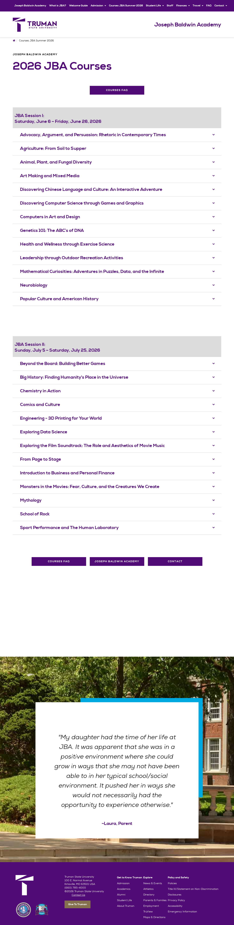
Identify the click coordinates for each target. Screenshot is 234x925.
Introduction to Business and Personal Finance (67, 473)
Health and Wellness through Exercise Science (67, 244)
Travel (196, 5)
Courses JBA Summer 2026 (126, 5)
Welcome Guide (78, 5)
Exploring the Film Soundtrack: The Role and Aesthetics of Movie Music (92, 445)
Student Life (153, 5)
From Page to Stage (40, 459)
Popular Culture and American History (59, 299)
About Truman (125, 905)
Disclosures (174, 894)
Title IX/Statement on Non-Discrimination (193, 889)
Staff (170, 5)
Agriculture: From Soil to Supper (53, 148)
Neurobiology (33, 285)
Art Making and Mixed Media (50, 176)
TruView (148, 911)
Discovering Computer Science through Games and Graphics (82, 203)
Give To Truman (77, 904)
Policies (172, 883)
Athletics (148, 889)
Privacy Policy (176, 900)
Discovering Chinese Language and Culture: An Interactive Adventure (91, 189)
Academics (123, 889)
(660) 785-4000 (75, 887)
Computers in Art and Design (50, 217)
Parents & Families (155, 900)
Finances (181, 5)
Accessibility (175, 905)
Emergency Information (182, 911)
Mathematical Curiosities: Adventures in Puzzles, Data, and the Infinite (92, 271)
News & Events (152, 883)
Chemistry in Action (40, 391)
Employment (151, 905)
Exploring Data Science (43, 432)
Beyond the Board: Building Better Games (62, 363)
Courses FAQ (117, 90)
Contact (219, 5)
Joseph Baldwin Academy (30, 5)
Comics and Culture (40, 404)
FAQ (209, 5)
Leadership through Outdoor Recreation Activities (71, 258)
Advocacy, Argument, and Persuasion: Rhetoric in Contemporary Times (93, 135)
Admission (97, 5)
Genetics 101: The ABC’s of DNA (52, 230)
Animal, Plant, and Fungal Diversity (56, 162)
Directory (148, 894)
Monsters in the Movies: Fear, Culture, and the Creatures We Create (89, 486)
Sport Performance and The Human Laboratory (69, 527)
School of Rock (35, 514)
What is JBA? (57, 5)
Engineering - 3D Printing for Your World (61, 418)
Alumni (121, 894)
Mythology (30, 500)
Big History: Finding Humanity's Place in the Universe (74, 377)
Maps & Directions (154, 917)
